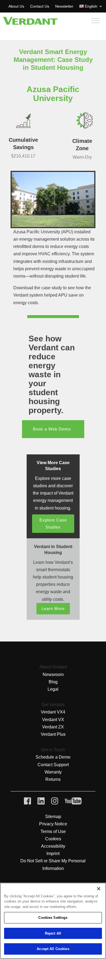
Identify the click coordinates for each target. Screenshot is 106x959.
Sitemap (53, 816)
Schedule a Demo (53, 757)
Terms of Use (53, 831)
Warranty (53, 772)
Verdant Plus (53, 734)
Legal (53, 689)
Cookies (53, 839)
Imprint (53, 853)
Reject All (53, 933)
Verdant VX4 (53, 712)
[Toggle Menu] (95, 20)
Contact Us (39, 6)
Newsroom (53, 674)
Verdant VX (53, 719)
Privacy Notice (53, 824)
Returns (53, 779)
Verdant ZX (53, 727)
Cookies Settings (52, 918)
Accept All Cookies (53, 949)
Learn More (53, 608)
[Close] (99, 889)
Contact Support (53, 764)
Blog (53, 682)
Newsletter (64, 6)
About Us (16, 6)
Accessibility (53, 846)
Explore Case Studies (53, 523)
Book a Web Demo (52, 429)
